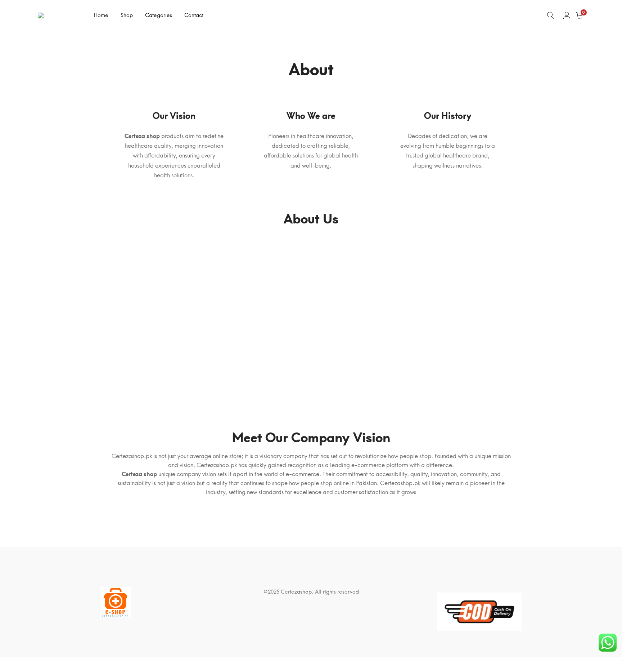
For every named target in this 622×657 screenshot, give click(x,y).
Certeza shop (142, 136)
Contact (193, 15)
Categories (158, 15)
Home (101, 15)
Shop (127, 15)
